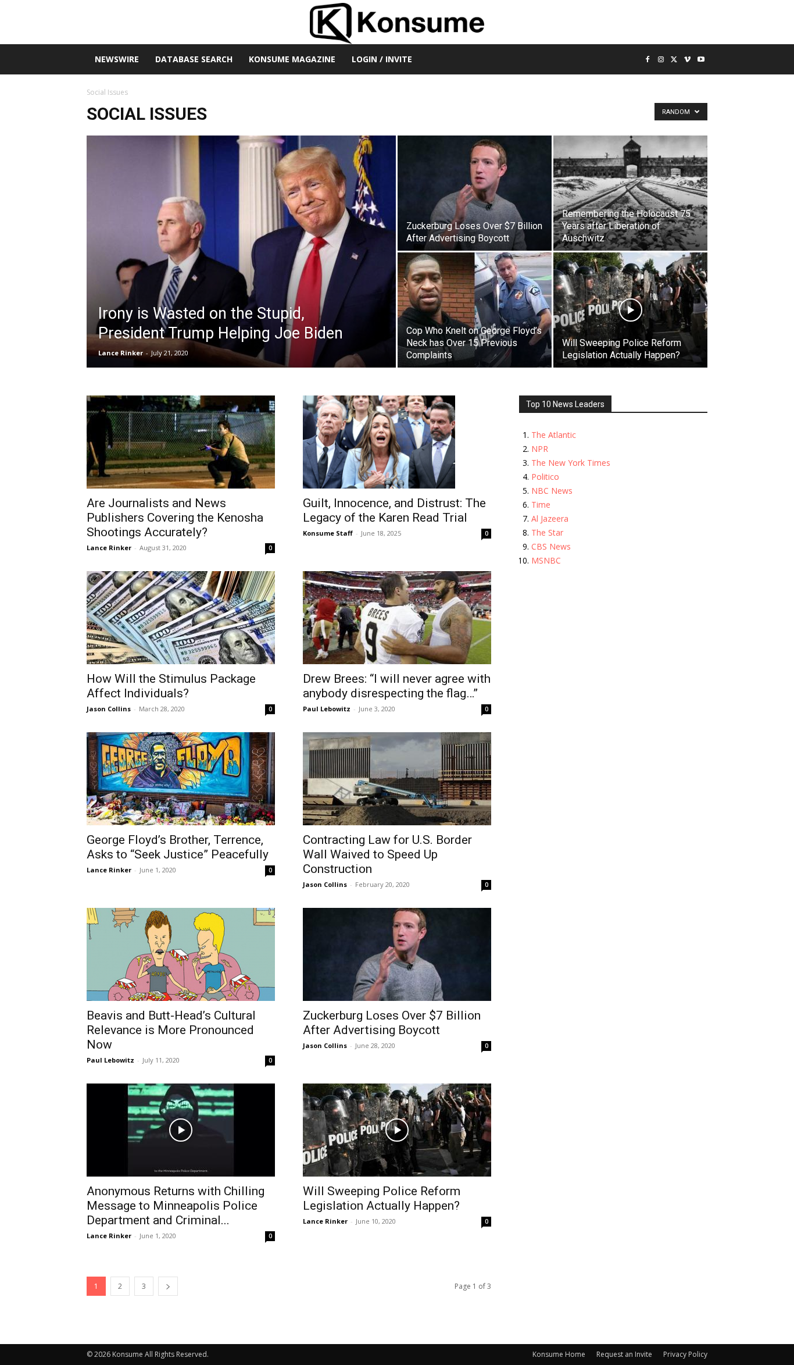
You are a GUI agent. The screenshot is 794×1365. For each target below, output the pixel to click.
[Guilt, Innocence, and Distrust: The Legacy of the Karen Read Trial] (397, 442)
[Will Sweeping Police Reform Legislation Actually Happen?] (630, 310)
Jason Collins (109, 708)
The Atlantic (553, 434)
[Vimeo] (687, 60)
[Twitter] (674, 60)
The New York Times (570, 462)
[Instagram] (661, 60)
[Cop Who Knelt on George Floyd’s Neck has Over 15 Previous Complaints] (475, 310)
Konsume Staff (328, 533)
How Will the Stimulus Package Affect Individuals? (171, 686)
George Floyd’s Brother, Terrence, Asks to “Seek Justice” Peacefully (178, 847)
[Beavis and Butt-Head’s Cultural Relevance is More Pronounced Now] (181, 954)
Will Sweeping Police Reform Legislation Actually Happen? (381, 1198)
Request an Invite (624, 1354)
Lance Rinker (120, 352)
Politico (545, 476)
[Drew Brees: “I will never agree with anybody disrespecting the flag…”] (397, 617)
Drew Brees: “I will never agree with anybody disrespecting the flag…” (397, 686)
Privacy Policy (685, 1354)
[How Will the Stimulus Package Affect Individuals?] (181, 617)
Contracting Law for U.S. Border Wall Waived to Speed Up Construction (387, 854)
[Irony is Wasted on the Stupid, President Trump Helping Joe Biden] (241, 270)
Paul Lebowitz (326, 708)
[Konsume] (397, 23)
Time (540, 504)
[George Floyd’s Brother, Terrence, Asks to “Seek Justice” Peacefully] (181, 778)
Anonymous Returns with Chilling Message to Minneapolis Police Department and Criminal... (175, 1205)
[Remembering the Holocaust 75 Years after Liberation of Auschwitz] (630, 193)
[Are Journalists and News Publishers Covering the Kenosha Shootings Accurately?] (181, 442)
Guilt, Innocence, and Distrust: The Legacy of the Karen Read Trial (394, 510)
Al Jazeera (549, 518)
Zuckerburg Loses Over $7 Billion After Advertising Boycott (392, 1022)
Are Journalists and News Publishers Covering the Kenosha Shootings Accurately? (175, 517)
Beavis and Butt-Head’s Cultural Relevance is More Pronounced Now (171, 1030)
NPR (539, 448)
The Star (547, 532)
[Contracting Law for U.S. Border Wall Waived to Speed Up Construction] (397, 778)
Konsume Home (558, 1354)
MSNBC (546, 560)
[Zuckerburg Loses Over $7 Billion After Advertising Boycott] (475, 193)
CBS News (551, 546)
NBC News (552, 490)
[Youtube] (700, 60)
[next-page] (168, 1286)
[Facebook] (647, 60)
